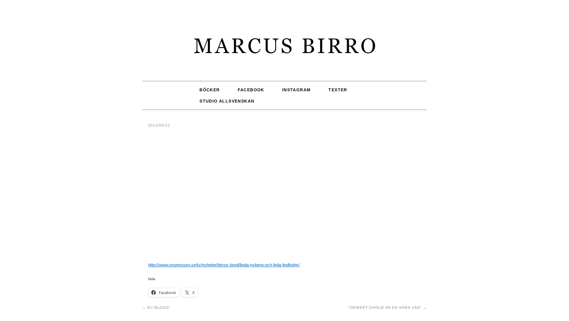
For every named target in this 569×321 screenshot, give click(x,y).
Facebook (251, 89)
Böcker (209, 89)
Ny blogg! (156, 308)
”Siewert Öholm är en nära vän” (387, 308)
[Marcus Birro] (284, 49)
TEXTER (337, 89)
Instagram (296, 89)
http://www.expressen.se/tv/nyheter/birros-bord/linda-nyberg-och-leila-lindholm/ (224, 264)
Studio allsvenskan (226, 101)
